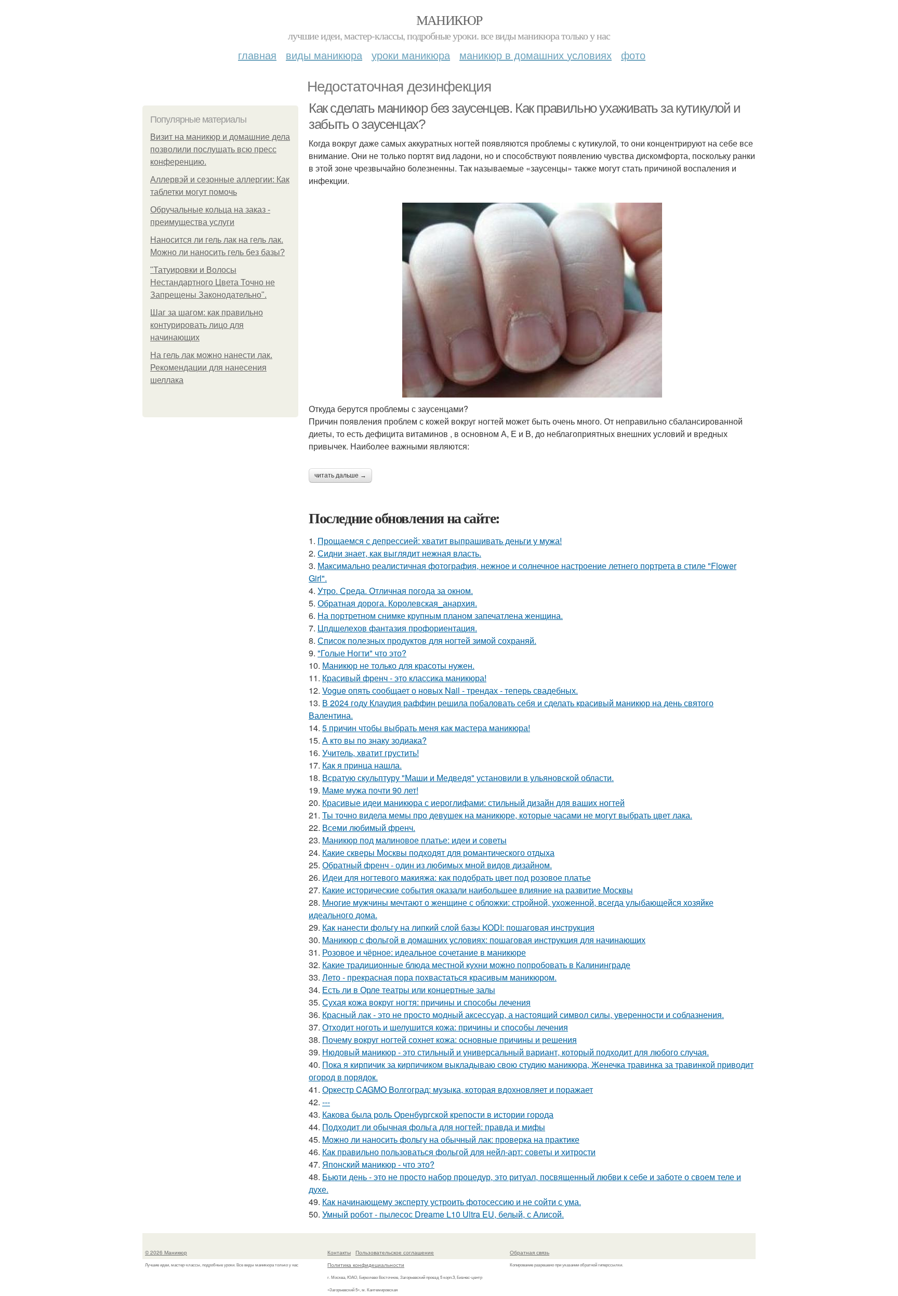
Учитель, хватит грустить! (370, 753)
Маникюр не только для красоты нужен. (398, 665)
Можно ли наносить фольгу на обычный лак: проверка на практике (450, 1139)
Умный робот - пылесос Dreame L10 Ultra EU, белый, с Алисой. (443, 1214)
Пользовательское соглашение (394, 1252)
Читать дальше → (340, 475)
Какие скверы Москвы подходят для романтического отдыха (438, 852)
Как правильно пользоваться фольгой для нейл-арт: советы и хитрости (459, 1152)
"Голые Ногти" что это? (362, 653)
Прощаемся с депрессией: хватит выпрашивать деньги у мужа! (440, 541)
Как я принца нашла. (362, 765)
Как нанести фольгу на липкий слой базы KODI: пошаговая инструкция (458, 927)
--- (326, 1102)
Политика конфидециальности (365, 1264)
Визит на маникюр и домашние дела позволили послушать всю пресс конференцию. (220, 149)
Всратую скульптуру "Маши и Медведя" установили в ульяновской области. (468, 778)
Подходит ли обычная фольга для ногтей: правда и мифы (433, 1127)
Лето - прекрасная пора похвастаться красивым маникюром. (439, 977)
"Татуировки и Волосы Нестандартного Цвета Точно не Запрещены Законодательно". (212, 282)
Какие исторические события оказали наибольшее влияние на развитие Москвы (477, 890)
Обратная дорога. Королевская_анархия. (397, 603)
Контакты (339, 1252)
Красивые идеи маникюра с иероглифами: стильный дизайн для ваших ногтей (473, 803)
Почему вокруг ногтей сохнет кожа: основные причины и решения (449, 1040)
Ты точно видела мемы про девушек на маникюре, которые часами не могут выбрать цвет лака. (507, 815)
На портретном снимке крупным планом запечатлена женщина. (440, 615)
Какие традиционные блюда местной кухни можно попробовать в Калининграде (476, 965)
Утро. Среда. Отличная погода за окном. (395, 591)
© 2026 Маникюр (166, 1252)
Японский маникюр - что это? (378, 1164)
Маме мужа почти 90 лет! (370, 790)
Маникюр (449, 20)
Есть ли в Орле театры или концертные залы (408, 990)
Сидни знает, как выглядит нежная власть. (399, 553)
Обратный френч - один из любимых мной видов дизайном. (437, 865)
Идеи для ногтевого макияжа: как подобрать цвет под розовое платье (456, 877)
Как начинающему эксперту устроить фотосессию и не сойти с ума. (451, 1202)
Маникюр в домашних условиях (535, 54)
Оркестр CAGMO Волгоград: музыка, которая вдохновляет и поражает (457, 1089)
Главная (257, 54)
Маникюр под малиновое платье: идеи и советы (414, 840)
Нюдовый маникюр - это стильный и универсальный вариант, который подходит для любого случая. (515, 1052)
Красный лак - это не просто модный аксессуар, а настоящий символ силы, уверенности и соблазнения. (523, 1015)
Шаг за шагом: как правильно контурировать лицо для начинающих (206, 325)
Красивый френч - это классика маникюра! (404, 678)
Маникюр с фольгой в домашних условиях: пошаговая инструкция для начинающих (483, 940)
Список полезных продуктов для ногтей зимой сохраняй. (427, 640)
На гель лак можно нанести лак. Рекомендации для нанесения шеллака (211, 368)
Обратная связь (529, 1252)
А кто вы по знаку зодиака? (374, 740)
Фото (633, 54)
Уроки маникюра (411, 54)
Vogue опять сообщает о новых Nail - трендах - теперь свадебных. (450, 690)
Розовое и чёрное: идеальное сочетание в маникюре (424, 952)
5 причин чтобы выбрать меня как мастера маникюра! (426, 728)
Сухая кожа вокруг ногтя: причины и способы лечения (426, 1002)
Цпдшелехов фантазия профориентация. (397, 628)
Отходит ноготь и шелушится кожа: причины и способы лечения (445, 1027)
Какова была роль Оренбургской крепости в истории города (437, 1114)
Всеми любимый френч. (368, 828)
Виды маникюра (324, 54)
